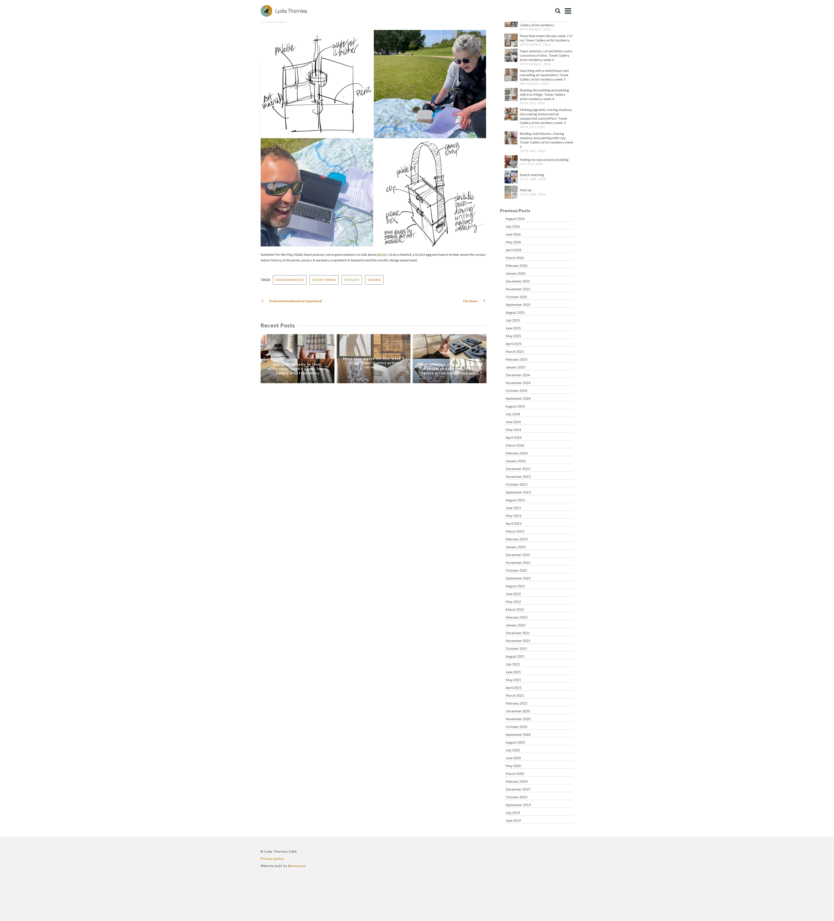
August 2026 (515, 218)
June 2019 (513, 820)
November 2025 (518, 289)
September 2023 (518, 492)
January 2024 (516, 461)
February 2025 (517, 359)
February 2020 (517, 781)
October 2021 (516, 648)
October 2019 (516, 797)
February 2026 (517, 265)
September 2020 (518, 734)
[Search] (558, 11)
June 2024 (513, 422)
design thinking (324, 280)
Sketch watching (532, 175)
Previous (264, 358)
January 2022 (516, 625)
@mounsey (297, 866)
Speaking (374, 280)
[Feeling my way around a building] (511, 161)
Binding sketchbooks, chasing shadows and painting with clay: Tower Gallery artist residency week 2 (546, 140)
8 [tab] (391, 381)
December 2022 (518, 555)
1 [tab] (355, 381)
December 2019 (518, 789)
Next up (526, 190)
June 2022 (513, 594)
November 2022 (518, 562)
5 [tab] (376, 381)
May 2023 (513, 515)
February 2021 (517, 703)
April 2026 (513, 250)
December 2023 (518, 469)
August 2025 (515, 312)
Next (482, 358)
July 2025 (513, 320)
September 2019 (518, 805)
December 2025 (518, 281)
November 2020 (518, 719)
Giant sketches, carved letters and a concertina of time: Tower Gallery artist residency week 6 (546, 55)
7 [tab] (386, 381)
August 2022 (515, 586)
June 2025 (513, 328)
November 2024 (518, 383)
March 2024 (515, 445)
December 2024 (518, 375)
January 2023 (516, 547)
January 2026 (516, 273)
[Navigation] (568, 11)
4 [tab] (371, 381)
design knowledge (289, 280)
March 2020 (515, 773)
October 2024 (516, 390)
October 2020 (516, 727)
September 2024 (518, 398)
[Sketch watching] (511, 176)
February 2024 (517, 453)
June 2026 (513, 234)
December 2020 (518, 711)
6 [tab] (381, 381)
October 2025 (516, 297)
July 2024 (513, 414)
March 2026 (515, 258)
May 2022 (513, 601)
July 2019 (513, 812)
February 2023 (517, 539)
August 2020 (515, 742)
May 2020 (513, 766)
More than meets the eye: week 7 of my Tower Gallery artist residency (546, 38)
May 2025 (513, 336)
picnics (382, 254)
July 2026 (513, 226)
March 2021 (515, 695)
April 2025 (513, 344)
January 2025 (516, 367)
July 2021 (513, 664)
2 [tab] (360, 381)
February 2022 (517, 617)
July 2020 (513, 750)
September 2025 (518, 304)
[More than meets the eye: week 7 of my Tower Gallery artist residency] (511, 40)
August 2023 (515, 500)
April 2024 (513, 437)
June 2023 (513, 508)
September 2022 (518, 578)
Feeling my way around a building (544, 159)
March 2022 (515, 609)
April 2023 (513, 523)
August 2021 (515, 656)
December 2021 (518, 633)
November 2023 (518, 476)
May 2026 (513, 242)
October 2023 (516, 484)
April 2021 (513, 687)
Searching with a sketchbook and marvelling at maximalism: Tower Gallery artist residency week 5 (544, 74)
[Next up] (511, 192)
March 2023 (515, 531)
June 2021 (513, 672)
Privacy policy (272, 858)
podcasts (351, 280)
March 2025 (515, 351)
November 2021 (518, 641)
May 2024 (513, 429)
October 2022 (516, 570)
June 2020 (513, 758)
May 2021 (513, 680)
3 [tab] (365, 381)
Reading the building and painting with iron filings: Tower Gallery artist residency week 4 (544, 94)
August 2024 (515, 406)
